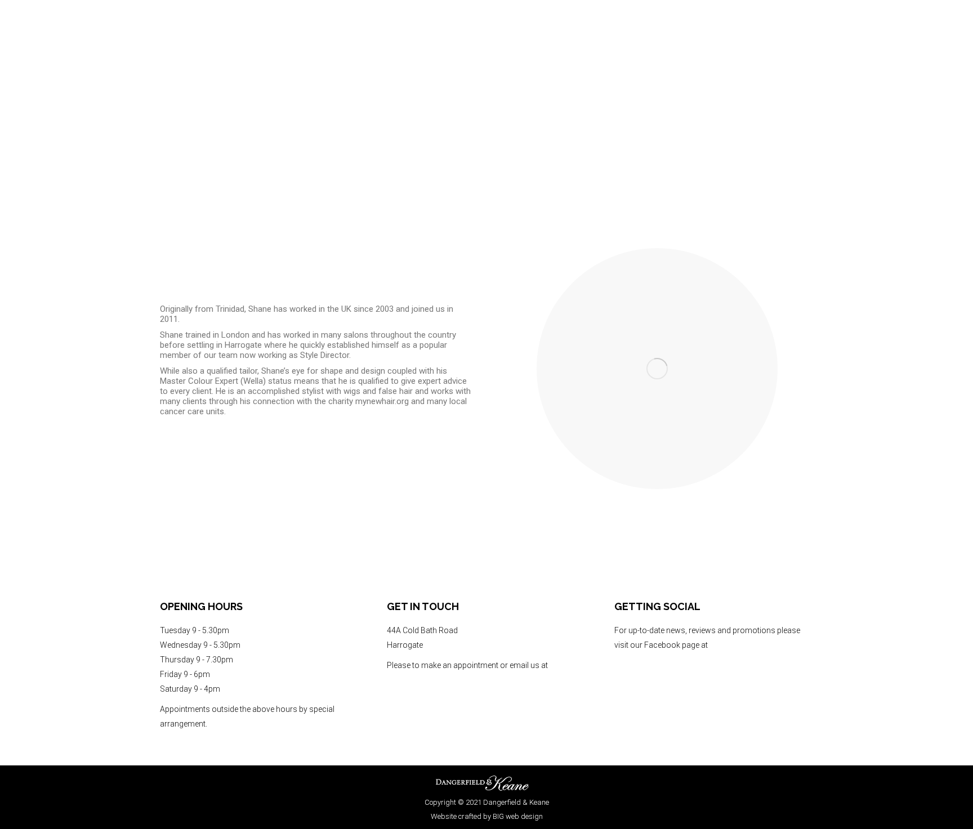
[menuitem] (747, 56)
